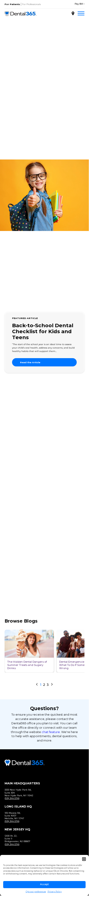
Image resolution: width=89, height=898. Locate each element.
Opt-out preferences (36, 891)
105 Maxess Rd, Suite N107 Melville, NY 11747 (14, 816)
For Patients (12, 4)
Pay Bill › (79, 4)
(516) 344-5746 (12, 798)
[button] (84, 859)
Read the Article (30, 362)
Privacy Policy (55, 891)
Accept (44, 884)
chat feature (51, 732)
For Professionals (31, 4)
